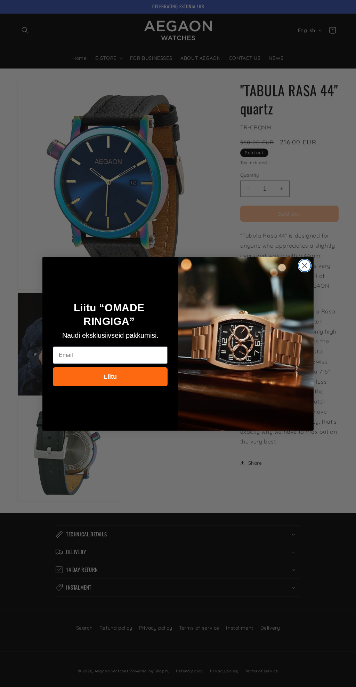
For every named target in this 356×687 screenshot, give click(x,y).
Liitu (110, 376)
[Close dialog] (305, 265)
